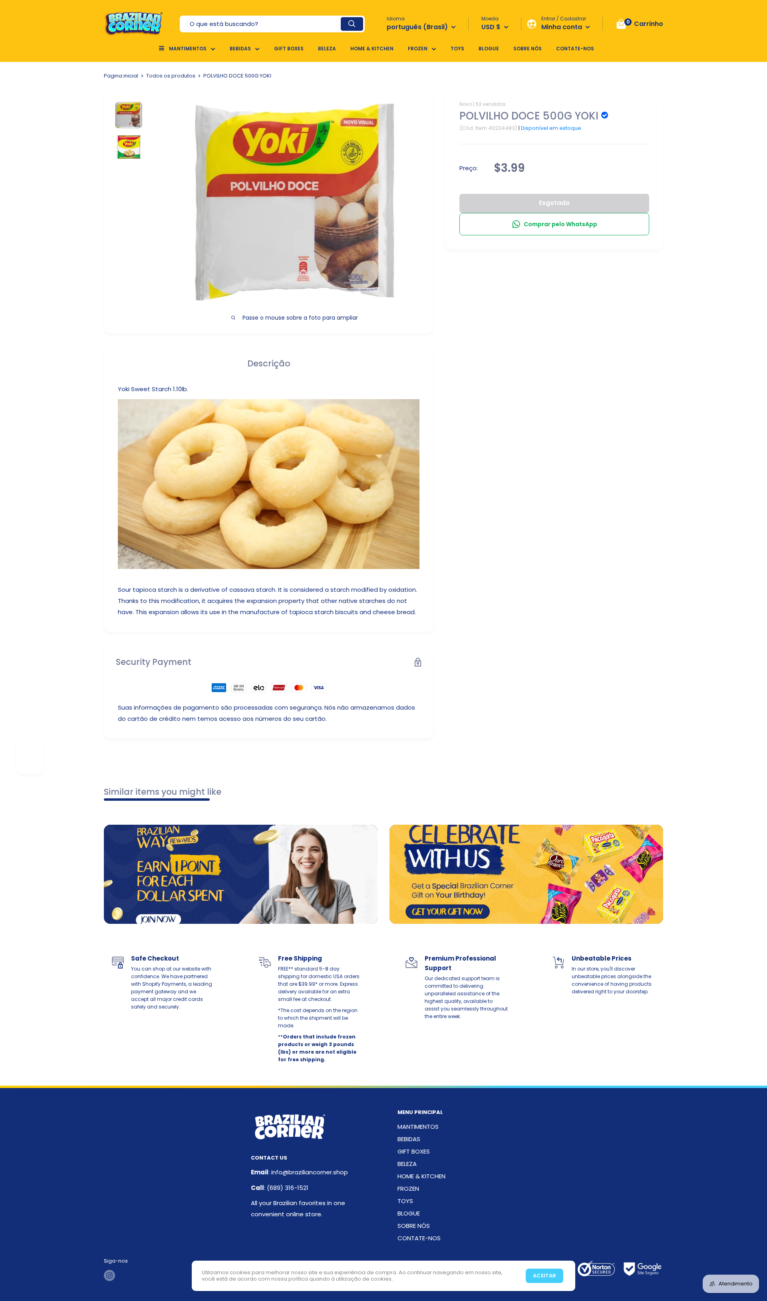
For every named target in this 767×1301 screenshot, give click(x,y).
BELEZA (327, 48)
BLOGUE (489, 48)
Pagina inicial (121, 76)
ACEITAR (544, 1275)
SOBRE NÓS (527, 48)
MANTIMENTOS (188, 48)
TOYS (457, 48)
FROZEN (417, 48)
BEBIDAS (240, 48)
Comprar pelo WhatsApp (560, 224)
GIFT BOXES (289, 48)
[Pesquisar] (352, 24)
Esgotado (554, 203)
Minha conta (562, 27)
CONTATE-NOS (575, 48)
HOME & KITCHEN (371, 48)
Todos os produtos (170, 76)
